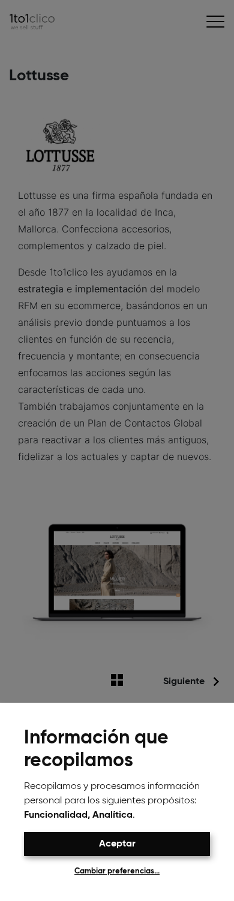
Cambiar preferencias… (117, 871)
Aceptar (117, 844)
